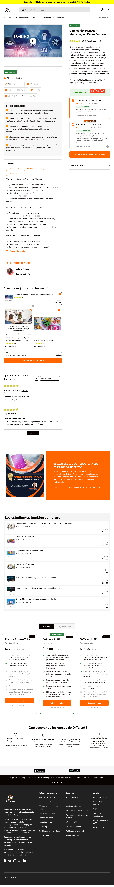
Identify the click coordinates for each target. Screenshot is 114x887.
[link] (9, 298)
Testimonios (71, 802)
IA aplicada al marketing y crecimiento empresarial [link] (37, 577)
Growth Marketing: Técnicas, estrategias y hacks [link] (36, 599)
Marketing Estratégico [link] (25, 564)
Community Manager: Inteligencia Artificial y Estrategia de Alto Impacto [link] (17, 339)
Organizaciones (64, 626)
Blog (95, 809)
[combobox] (54, 9)
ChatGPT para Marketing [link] (43, 340)
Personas (47, 626)
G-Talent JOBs (99, 827)
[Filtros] (36, 378)
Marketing (43, 826)
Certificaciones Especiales (49, 831)
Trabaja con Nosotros (74, 826)
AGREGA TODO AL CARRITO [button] (33, 360)
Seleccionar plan (20, 701)
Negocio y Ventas (46, 822)
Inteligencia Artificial (47, 797)
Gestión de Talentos (47, 818)
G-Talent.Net (12, 877)
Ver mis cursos (104, 17)
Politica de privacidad (75, 831)
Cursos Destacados (47, 835)
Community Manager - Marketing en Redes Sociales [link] (33, 294)
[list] (33, 41)
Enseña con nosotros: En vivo (77, 810)
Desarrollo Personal (47, 813)
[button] (109, 9)
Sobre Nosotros (72, 797)
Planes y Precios (72, 835)
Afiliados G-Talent (73, 822)
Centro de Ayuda (100, 797)
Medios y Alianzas (73, 806)
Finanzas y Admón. (47, 802)
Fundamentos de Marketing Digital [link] (30, 550)
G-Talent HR (57, 782)
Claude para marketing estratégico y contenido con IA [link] (38, 588)
